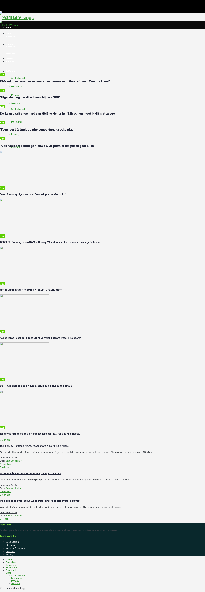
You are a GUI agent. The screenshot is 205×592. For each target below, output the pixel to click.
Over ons (15, 103)
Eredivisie (10, 36)
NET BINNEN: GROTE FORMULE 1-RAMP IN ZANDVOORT (31, 290)
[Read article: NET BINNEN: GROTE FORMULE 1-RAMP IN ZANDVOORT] (82, 264)
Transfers (10, 44)
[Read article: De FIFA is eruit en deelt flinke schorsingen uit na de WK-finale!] (82, 360)
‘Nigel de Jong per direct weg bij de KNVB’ (30, 97)
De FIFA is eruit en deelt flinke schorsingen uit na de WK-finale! (36, 386)
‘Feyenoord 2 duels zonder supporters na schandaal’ (37, 129)
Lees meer (8, 457)
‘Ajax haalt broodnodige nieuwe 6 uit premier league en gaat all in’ (47, 145)
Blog (2, 74)
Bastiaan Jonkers (14, 460)
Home (9, 559)
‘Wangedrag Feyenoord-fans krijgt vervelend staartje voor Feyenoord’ (40, 338)
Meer (8, 70)
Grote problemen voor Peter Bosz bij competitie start (30, 473)
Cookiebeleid (18, 109)
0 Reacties (5, 464)
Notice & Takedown (15, 548)
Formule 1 (11, 84)
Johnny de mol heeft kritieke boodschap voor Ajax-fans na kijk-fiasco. (40, 434)
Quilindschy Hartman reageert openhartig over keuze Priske (34, 446)
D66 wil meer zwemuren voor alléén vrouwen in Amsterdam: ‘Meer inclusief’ (55, 81)
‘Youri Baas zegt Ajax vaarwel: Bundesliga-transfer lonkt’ (33, 194)
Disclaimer (16, 121)
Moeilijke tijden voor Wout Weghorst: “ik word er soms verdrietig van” (40, 501)
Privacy (15, 134)
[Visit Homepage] (9, 16)
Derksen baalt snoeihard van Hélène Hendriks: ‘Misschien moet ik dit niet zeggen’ (58, 113)
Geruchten (11, 71)
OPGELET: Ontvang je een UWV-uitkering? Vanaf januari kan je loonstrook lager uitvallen (50, 242)
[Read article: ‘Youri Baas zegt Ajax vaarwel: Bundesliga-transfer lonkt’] (82, 168)
